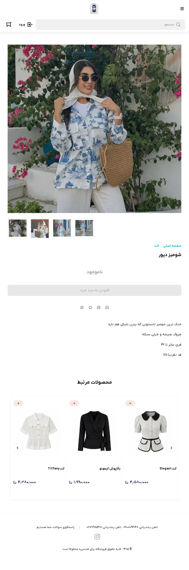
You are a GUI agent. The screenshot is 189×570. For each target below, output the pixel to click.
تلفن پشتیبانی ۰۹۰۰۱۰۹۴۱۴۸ (140, 527)
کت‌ (156, 246)
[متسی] (94, 8)
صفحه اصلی (172, 246)
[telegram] (90, 308)
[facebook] (107, 308)
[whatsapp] (82, 308)
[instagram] (97, 537)
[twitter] (98, 308)
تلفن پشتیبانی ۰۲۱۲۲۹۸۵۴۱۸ (104, 527)
